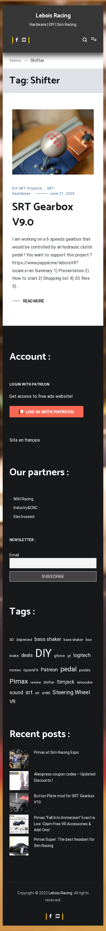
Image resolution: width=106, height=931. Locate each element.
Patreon (49, 669)
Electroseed (24, 516)
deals (27, 655)
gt (69, 656)
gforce (59, 656)
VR (12, 701)
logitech (82, 655)
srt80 (46, 693)
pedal (68, 669)
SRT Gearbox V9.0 (42, 214)
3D (12, 640)
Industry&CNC (26, 507)
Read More (33, 301)
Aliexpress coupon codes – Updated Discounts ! (64, 777)
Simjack (65, 682)
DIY (43, 653)
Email (14, 555)
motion (15, 670)
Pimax (19, 681)
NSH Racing (23, 499)
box (89, 640)
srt (29, 692)
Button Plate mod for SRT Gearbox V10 (64, 799)
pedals (84, 670)
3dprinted (24, 640)
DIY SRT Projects (27, 188)
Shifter (48, 682)
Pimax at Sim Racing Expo (56, 752)
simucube (85, 682)
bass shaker (48, 639)
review (35, 682)
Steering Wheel (71, 692)
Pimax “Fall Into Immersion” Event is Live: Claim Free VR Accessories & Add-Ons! (64, 823)
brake (14, 656)
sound (16, 692)
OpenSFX (30, 670)
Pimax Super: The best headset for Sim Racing (64, 842)
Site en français (25, 440)
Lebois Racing (53, 15)
